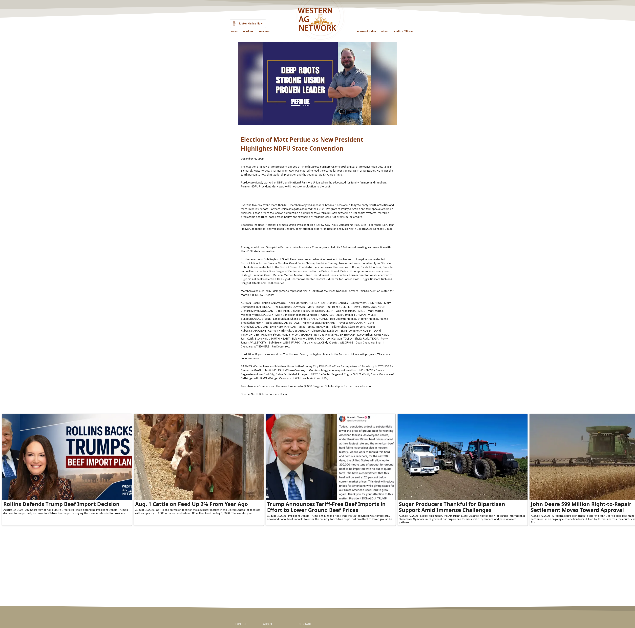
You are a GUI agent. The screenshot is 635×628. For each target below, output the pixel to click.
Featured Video (366, 31)
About (385, 31)
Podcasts (264, 31)
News (234, 31)
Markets (248, 31)
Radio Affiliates (403, 31)
